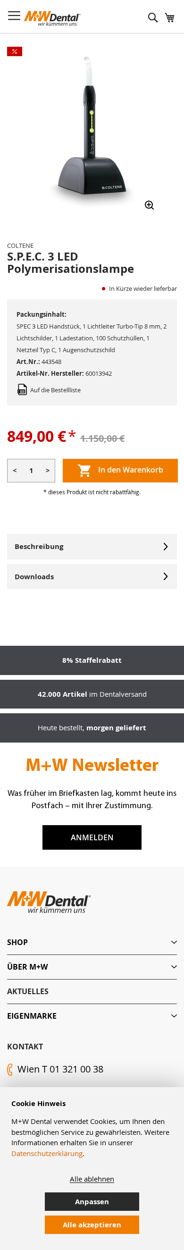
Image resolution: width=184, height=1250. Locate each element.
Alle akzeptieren (92, 1225)
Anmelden (92, 837)
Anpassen (92, 1202)
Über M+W (27, 967)
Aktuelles (28, 991)
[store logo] (52, 18)
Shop (17, 942)
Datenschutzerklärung (47, 1153)
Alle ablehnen (92, 1178)
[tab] (92, 942)
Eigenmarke (32, 1016)
